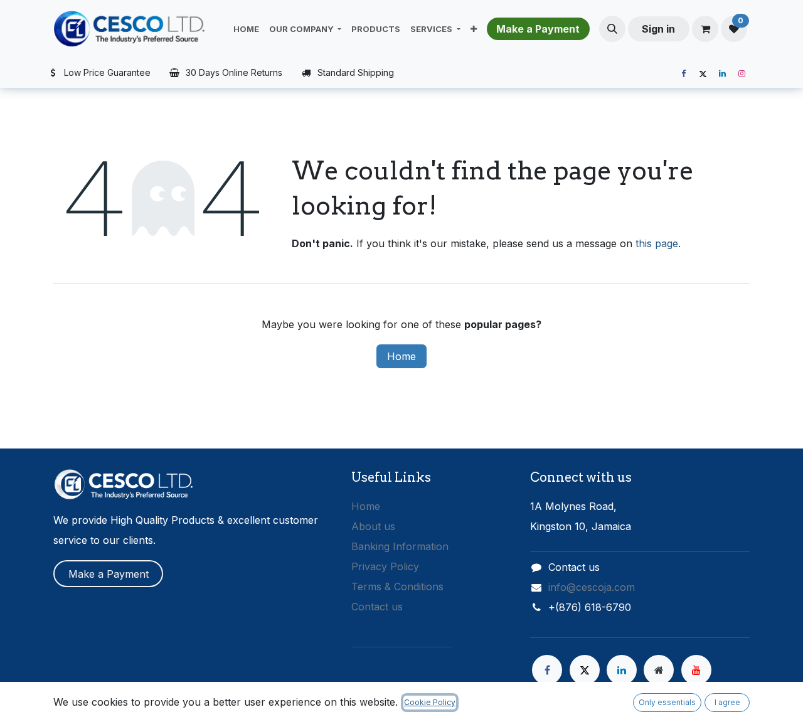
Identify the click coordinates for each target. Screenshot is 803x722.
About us (373, 526)
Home (401, 356)
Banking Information (400, 546)
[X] (702, 74)
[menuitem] (246, 29)
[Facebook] (683, 74)
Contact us (377, 606)
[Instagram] (741, 74)
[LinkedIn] (722, 74)
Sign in (658, 29)
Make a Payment (108, 574)
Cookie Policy (429, 702)
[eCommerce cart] (705, 29)
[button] (612, 29)
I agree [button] (727, 702)
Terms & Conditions (397, 586)
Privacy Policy (385, 566)
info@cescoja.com (591, 587)
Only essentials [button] (667, 702)
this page (656, 243)
